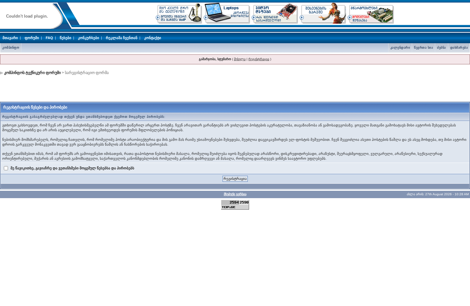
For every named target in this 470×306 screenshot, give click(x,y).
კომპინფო (10, 47)
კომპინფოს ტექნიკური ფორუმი (32, 72)
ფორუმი (32, 38)
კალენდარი (400, 47)
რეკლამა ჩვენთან (121, 38)
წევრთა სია (423, 47)
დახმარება (459, 47)
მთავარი (10, 38)
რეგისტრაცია (258, 59)
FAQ (49, 38)
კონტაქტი (152, 38)
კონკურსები (88, 38)
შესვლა (240, 59)
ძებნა (441, 47)
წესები (65, 38)
